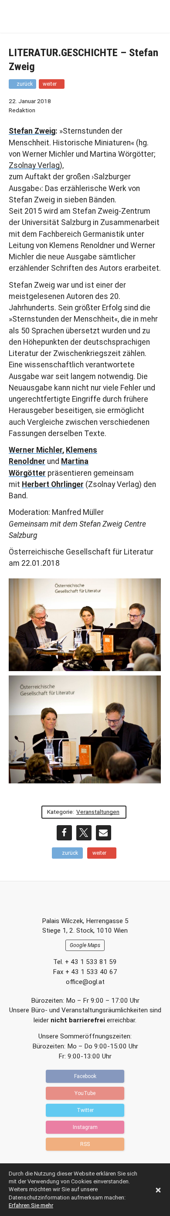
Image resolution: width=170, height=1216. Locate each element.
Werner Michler (35, 450)
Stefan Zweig (32, 131)
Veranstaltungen (97, 811)
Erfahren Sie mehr (31, 1205)
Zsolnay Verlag (34, 165)
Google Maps (85, 945)
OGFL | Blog (59, 16)
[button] (64, 832)
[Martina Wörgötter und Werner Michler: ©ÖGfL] (85, 729)
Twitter (85, 1110)
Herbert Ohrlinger (53, 484)
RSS (85, 1144)
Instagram (85, 1127)
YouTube (85, 1093)
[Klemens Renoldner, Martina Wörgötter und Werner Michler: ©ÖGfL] (85, 625)
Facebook (85, 1076)
